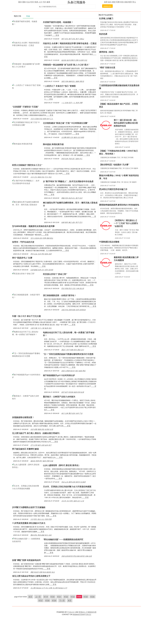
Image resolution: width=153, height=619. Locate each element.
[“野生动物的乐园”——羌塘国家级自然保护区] (26, 539)
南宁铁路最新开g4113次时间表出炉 (59, 375)
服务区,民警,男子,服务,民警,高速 (41, 461)
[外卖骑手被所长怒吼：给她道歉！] (26, 22)
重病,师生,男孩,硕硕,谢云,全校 (41, 535)
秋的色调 (103, 33)
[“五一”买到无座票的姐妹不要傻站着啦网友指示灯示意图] (26, 354)
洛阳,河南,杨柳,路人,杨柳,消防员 (72, 81)
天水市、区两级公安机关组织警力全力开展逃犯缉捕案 (67, 486)
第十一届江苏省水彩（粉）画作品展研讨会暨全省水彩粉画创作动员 (126, 122)
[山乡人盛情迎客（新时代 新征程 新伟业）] (26, 465)
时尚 (32, 2)
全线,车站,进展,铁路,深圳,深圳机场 (73, 310)
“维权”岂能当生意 (107, 67)
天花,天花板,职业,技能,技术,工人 (41, 118)
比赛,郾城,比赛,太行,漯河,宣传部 (41, 270)
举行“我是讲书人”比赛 (22, 257)
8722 (66, 596)
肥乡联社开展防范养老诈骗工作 (113, 189)
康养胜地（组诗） (107, 51)
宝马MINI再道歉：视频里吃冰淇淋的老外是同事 (33, 226)
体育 (106, 2)
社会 (28, 2)
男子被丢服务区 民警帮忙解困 (25, 448)
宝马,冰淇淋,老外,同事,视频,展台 (41, 238)
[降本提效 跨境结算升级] (22, 143)
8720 (53, 596)
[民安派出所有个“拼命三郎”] (23, 273)
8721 (59, 596)
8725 (86, 596)
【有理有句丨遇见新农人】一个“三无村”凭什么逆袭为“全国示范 (126, 223)
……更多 (55, 35)
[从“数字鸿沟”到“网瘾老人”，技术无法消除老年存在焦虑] (26, 181)
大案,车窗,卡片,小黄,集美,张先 (41, 328)
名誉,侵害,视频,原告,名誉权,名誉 (41, 429)
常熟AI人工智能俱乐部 (87, 612)
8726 (92, 596)
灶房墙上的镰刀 (106, 18)
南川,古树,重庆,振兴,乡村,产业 (71, 413)
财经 (114, 2)
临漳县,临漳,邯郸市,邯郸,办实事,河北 (74, 60)
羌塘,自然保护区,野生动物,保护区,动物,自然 (76, 556)
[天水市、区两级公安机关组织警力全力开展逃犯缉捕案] (26, 487)
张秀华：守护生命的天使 (23, 241)
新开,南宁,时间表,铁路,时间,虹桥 (72, 392)
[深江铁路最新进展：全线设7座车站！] (26, 295)
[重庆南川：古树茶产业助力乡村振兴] (26, 397)
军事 (118, 2)
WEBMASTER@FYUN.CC (82, 614)
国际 (24, 2)
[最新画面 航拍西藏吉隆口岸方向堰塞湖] (106, 262)
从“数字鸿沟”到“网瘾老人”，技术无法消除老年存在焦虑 (68, 181)
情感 (36, 2)
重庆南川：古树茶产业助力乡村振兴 (59, 396)
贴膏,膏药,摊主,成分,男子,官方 (71, 222)
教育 (130, 2)
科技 (122, 2)
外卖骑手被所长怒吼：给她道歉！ (58, 22)
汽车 (44, 2)
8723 (73, 596)
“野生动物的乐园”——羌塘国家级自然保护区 (63, 539)
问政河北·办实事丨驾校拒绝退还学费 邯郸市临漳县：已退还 (70, 43)
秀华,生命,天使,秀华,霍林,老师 (41, 254)
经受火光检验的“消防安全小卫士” (27, 165)
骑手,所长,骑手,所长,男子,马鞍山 (72, 39)
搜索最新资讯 (107, 6)
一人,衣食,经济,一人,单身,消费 (71, 102)
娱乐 (110, 2)
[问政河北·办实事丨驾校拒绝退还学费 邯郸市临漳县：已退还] (26, 43)
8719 (46, 596)
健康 (48, 2)
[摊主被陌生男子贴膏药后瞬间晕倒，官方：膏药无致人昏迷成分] (26, 203)
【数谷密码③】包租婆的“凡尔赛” (114, 164)
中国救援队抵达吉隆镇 (109, 241)
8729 (54, 600)
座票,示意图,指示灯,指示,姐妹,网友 (73, 371)
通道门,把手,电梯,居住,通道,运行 (72, 350)
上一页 (38, 596)
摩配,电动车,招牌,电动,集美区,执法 (42, 572)
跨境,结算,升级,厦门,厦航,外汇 (71, 158)
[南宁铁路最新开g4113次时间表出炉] (26, 375)
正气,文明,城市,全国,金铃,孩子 (41, 445)
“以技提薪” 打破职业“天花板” (25, 106)
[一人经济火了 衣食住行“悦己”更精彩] (26, 86)
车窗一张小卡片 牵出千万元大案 (26, 316)
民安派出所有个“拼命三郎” (55, 274)
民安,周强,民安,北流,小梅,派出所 (72, 288)
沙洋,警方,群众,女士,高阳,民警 (41, 519)
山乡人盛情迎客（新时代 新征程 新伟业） (61, 465)
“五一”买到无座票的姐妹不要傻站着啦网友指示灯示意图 (68, 354)
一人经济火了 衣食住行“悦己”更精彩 (59, 85)
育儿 (134, 2)
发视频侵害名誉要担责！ (23, 417)
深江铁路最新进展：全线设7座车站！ (59, 295)
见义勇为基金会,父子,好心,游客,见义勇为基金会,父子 (48, 588)
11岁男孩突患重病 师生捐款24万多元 (28, 523)
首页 (30, 596)
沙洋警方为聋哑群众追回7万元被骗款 (28, 507)
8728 (47, 600)
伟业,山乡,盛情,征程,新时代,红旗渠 (73, 482)
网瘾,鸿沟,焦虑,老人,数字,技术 (71, 198)
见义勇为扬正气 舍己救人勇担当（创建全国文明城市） (36, 433)
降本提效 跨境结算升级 (53, 144)
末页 (69, 600)
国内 (20, 2)
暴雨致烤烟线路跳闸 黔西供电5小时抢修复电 (119, 204)
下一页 (62, 600)
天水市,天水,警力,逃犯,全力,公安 (72, 501)
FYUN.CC (70, 612)
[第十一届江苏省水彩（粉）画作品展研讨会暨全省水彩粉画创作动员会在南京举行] (106, 125)
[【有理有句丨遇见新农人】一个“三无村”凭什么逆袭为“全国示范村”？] (106, 225)
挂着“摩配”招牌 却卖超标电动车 (26, 560)
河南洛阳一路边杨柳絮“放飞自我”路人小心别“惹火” (66, 64)
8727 (41, 600)
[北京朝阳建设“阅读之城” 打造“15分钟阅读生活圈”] (26, 123)
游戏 (126, 2)
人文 (40, 2)
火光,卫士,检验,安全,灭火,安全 (41, 177)
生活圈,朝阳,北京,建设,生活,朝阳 (72, 137)
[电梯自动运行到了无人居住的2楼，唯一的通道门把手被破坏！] (26, 333)
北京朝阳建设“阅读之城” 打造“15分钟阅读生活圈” (65, 123)
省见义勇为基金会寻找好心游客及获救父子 (31, 575)
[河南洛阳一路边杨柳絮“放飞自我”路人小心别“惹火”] (26, 65)
